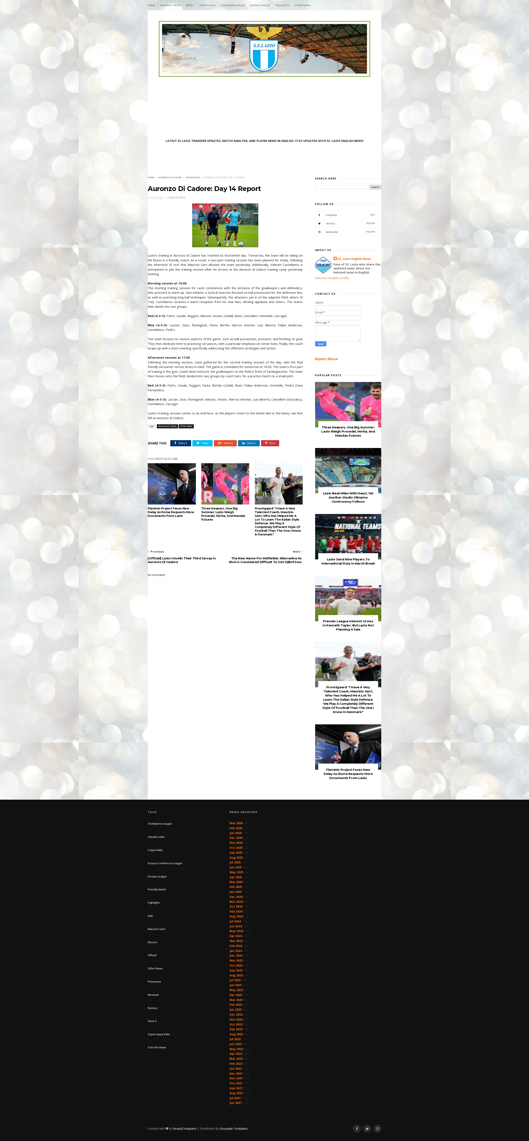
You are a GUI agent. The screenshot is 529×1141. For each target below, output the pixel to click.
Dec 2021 (236, 1073)
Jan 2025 (236, 892)
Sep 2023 (236, 970)
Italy (150, 916)
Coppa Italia (208, 5)
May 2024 (236, 931)
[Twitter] (367, 1128)
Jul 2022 (235, 1039)
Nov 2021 (236, 1078)
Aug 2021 (236, 1093)
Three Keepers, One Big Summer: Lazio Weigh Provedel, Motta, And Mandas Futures (223, 514)
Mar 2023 (236, 1000)
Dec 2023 (236, 955)
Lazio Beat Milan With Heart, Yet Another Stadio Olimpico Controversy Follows (348, 497)
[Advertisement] (264, 108)
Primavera (154, 981)
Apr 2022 (236, 1054)
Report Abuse (326, 359)
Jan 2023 (236, 1009)
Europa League (260, 5)
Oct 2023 (236, 965)
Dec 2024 (236, 897)
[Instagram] (377, 1128)
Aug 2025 (236, 857)
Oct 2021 (236, 1083)
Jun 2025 (236, 867)
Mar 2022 (236, 1059)
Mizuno (152, 942)
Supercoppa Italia (159, 1034)
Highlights (282, 5)
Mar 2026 (236, 823)
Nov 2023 (236, 960)
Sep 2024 (236, 911)
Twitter (350, 223)
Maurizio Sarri (156, 929)
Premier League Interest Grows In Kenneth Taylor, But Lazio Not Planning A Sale (348, 625)
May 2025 (236, 872)
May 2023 (236, 990)
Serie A (190, 5)
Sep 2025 (236, 853)
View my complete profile (332, 278)
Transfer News (170, 5)
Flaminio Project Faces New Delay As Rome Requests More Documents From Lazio (171, 512)
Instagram (350, 232)
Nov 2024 (236, 902)
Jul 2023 (235, 980)
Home (151, 5)
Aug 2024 (236, 916)
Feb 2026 (236, 828)
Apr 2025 (236, 877)
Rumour (153, 1008)
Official (152, 955)
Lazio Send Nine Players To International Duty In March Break (348, 561)
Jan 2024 (236, 951)
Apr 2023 (236, 995)
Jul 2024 (235, 921)
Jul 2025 (235, 862)
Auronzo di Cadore (170, 177)
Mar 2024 (236, 941)
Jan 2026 (236, 833)
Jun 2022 (236, 1044)
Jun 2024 (236, 926)
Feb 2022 (236, 1064)
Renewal (153, 995)
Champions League (233, 5)
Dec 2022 (236, 1014)
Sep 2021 (236, 1088)
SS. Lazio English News (354, 259)
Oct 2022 (236, 1024)
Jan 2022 (236, 1068)
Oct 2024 (236, 906)
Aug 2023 (236, 975)
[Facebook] (357, 1128)
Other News (302, 5)
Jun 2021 (236, 1103)
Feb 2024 (236, 946)
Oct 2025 (236, 848)
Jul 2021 (235, 1098)
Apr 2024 (236, 936)
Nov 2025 (236, 843)
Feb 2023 (236, 1005)
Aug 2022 (236, 1034)
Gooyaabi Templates (234, 1128)
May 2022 (236, 1049)
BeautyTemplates (185, 1128)
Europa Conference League (165, 863)
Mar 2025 (236, 882)
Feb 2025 (236, 887)
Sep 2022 (236, 1029)
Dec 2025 (236, 838)
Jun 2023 (236, 985)
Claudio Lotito (156, 837)
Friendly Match (157, 889)
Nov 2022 (236, 1019)
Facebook (350, 215)
